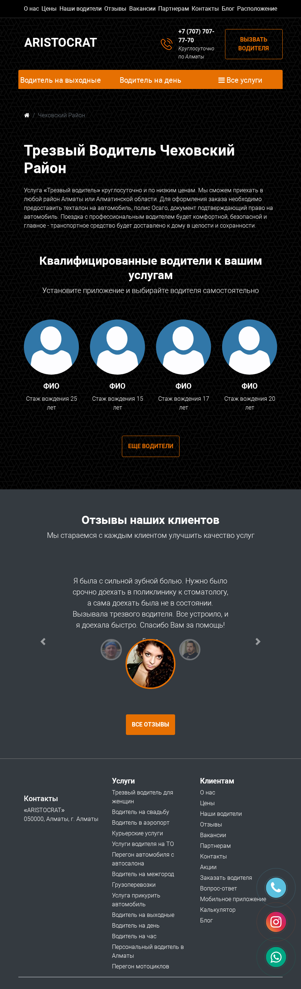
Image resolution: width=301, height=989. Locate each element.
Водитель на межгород (143, 874)
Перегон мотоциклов (140, 966)
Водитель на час (134, 936)
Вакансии (142, 8)
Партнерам (173, 8)
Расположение (257, 8)
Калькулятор (218, 909)
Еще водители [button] (150, 446)
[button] (43, 641)
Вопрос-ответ (218, 888)
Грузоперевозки (134, 884)
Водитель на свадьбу (140, 811)
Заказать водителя (226, 877)
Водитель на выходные (143, 914)
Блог (228, 8)
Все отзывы (150, 724)
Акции (208, 867)
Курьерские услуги (137, 833)
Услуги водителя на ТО (143, 843)
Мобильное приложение (233, 899)
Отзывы (115, 8)
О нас (31, 8)
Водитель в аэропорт (141, 822)
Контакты (205, 8)
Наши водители (80, 8)
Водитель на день (136, 925)
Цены (49, 8)
